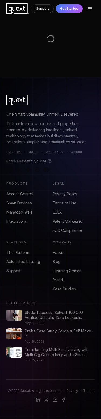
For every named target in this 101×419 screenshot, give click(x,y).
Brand (58, 280)
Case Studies (64, 289)
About (58, 252)
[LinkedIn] (38, 399)
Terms (88, 391)
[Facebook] (63, 399)
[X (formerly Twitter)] (46, 399)
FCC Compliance (67, 230)
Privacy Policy (65, 193)
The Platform (17, 252)
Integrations (16, 221)
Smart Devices (19, 203)
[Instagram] (55, 399)
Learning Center (67, 270)
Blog (57, 261)
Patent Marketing (68, 221)
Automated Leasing (23, 261)
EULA (57, 212)
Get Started (69, 8)
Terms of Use (64, 203)
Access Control (19, 193)
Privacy (72, 391)
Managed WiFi (19, 212)
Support (42, 8)
